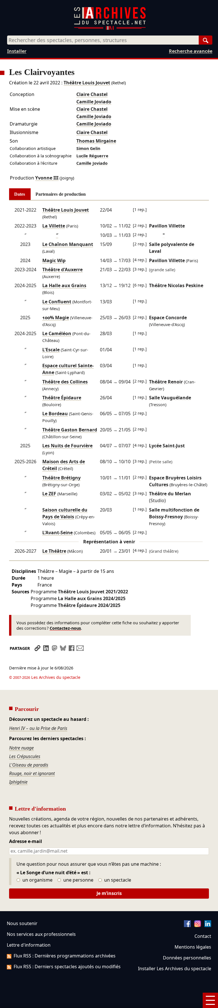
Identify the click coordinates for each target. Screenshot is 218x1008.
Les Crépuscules (24, 756)
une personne (77, 880)
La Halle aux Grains (64, 285)
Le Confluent (56, 302)
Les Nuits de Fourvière (67, 446)
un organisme (37, 880)
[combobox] (103, 40)
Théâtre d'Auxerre (62, 269)
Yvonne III (46, 178)
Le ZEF (49, 494)
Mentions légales (193, 947)
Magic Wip (54, 260)
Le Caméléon (56, 333)
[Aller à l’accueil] (110, 28)
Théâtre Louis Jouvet (87, 83)
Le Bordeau (55, 413)
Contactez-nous (65, 628)
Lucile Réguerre (92, 155)
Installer (16, 51)
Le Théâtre (54, 551)
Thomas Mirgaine (96, 141)
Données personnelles (187, 958)
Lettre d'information (29, 945)
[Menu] (210, 1000)
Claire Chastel (92, 94)
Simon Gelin (88, 148)
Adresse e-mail (25, 841)
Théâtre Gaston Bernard (69, 430)
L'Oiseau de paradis (28, 765)
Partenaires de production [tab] (60, 194)
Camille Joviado (93, 102)
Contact (202, 936)
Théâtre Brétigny (61, 478)
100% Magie (55, 317)
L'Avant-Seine (57, 532)
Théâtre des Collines (65, 382)
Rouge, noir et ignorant (32, 773)
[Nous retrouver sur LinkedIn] (207, 925)
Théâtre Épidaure (61, 398)
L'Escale (51, 350)
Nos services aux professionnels (41, 934)
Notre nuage (21, 748)
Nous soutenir (22, 923)
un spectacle (117, 880)
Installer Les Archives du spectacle (174, 968)
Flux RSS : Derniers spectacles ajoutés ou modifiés (67, 966)
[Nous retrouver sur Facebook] (187, 925)
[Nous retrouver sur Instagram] (197, 925)
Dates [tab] (19, 194)
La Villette (53, 226)
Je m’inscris (109, 893)
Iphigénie (18, 782)
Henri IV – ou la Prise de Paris (38, 728)
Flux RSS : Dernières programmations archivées (65, 956)
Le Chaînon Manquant (67, 244)
